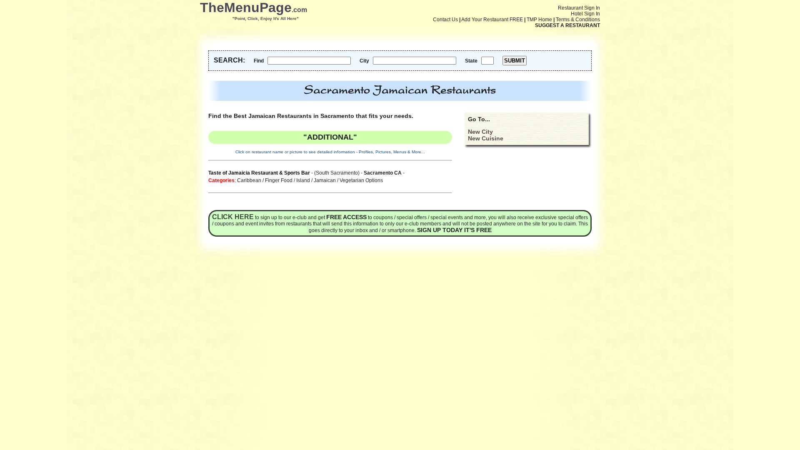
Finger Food (278, 180)
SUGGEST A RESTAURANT (567, 25)
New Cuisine (485, 138)
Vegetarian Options (361, 180)
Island (303, 180)
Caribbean (249, 180)
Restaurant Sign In (579, 8)
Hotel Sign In (585, 14)
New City (480, 131)
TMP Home (539, 19)
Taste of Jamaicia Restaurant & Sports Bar (259, 173)
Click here (233, 216)
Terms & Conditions (578, 19)
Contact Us (445, 19)
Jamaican (325, 180)
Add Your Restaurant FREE (492, 19)
